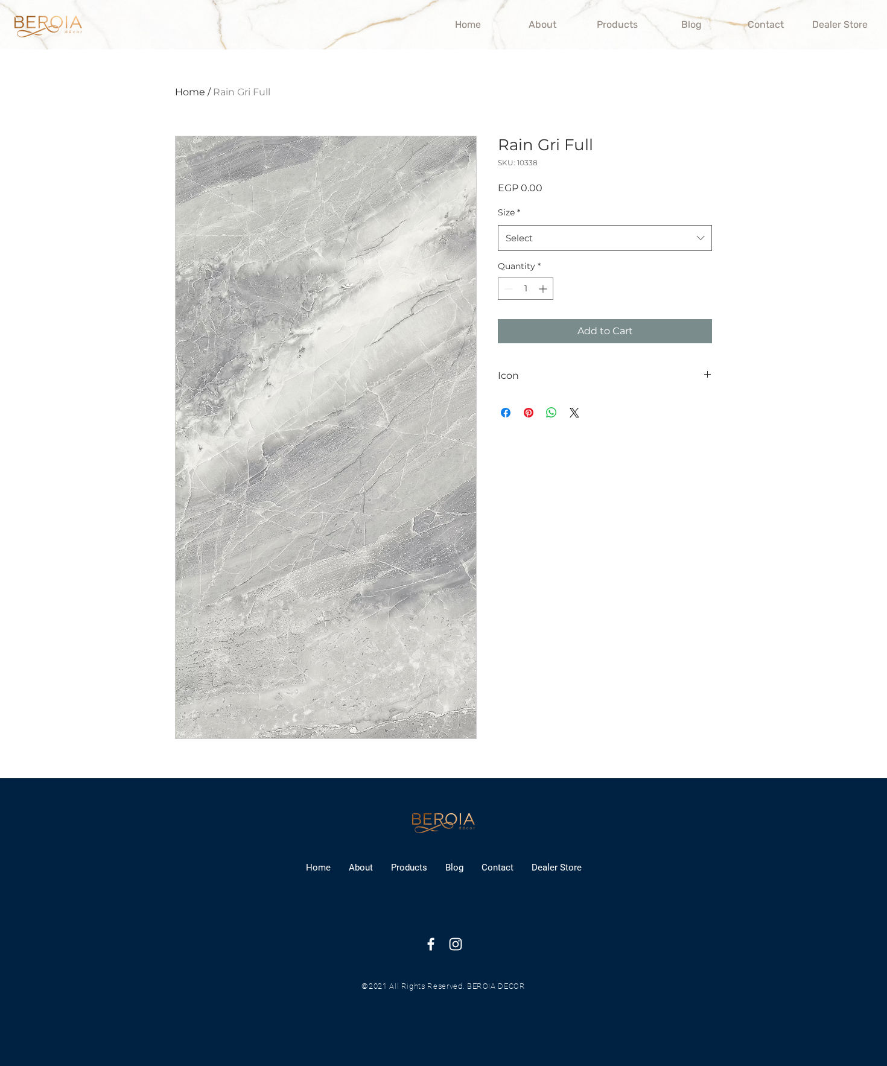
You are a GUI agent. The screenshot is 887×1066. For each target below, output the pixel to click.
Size (509, 212)
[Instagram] (455, 944)
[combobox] (605, 238)
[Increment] (544, 288)
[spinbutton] (525, 288)
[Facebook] (430, 944)
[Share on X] (574, 412)
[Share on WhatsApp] (551, 412)
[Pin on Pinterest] (528, 412)
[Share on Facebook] (505, 412)
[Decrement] (507, 288)
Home (190, 92)
